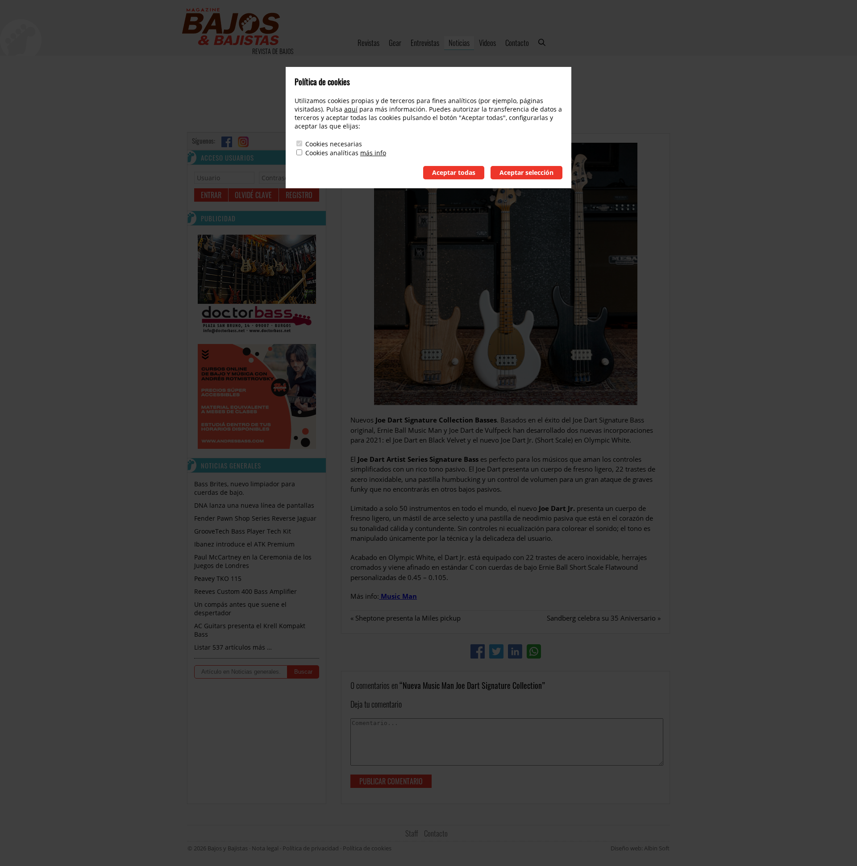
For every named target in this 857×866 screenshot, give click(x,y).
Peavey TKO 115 (217, 578)
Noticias (459, 42)
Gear (395, 42)
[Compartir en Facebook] (477, 651)
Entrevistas (425, 42)
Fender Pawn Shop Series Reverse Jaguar (255, 518)
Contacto (517, 42)
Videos (487, 42)
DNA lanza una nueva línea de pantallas (254, 505)
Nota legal (265, 848)
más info (373, 153)
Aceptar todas (453, 172)
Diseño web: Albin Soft (640, 848)
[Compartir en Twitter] (496, 651)
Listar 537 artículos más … (233, 647)
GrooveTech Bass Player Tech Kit (242, 531)
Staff (411, 833)
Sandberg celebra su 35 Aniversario (601, 617)
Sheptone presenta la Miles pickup (408, 617)
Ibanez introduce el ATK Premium (244, 544)
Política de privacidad (311, 848)
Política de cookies (367, 848)
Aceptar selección (526, 172)
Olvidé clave (253, 195)
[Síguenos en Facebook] (226, 142)
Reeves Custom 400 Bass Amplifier (245, 591)
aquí (351, 109)
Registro (299, 195)
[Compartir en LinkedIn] (515, 651)
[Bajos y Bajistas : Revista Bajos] (231, 28)
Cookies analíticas (331, 153)
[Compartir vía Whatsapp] (534, 651)
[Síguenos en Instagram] (243, 142)
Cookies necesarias (333, 144)
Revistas (368, 42)
